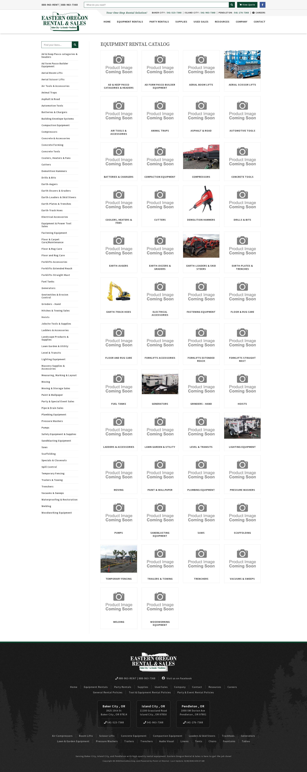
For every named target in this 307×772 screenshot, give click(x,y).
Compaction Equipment (56, 125)
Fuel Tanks (48, 281)
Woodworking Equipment (57, 512)
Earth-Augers (50, 184)
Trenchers (48, 486)
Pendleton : (234, 12)
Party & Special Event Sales (58, 401)
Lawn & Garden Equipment (73, 741)
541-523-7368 (115, 722)
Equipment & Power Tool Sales (56, 225)
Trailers (129, 741)
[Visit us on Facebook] (262, 5)
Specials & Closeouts (54, 460)
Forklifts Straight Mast (56, 274)
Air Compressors (62, 735)
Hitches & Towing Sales (56, 310)
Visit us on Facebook (179, 678)
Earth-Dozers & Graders (56, 190)
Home (107, 21)
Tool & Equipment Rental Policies (150, 692)
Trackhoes (228, 735)
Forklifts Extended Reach (57, 268)
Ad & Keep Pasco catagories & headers (60, 55)
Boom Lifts (86, 735)
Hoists (46, 317)
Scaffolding (49, 453)
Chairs (212, 741)
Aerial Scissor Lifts (53, 79)
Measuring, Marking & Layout (59, 375)
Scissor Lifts (107, 735)
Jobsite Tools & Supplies (56, 323)
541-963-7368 (155, 722)
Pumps (45, 427)
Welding (46, 506)
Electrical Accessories (55, 216)
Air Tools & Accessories (56, 85)
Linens (185, 741)
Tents (198, 741)
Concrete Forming (52, 144)
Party (159, 21)
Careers (260, 12)
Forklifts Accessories (54, 261)
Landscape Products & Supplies (55, 338)
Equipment (130, 21)
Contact (259, 21)
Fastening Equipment (54, 232)
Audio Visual (166, 741)
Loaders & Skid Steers (202, 735)
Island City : (200, 12)
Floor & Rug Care (52, 248)
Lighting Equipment (54, 359)
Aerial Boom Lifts (52, 72)
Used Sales (201, 21)
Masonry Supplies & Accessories (53, 367)
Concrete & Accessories (56, 138)
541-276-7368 (194, 722)
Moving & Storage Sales (56, 388)
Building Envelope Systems (58, 118)
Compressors (49, 131)
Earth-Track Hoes (52, 210)
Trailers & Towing (52, 479)
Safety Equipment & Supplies (59, 434)
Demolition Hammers (54, 171)
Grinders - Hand (51, 304)
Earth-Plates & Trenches (56, 203)
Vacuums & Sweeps (53, 493)
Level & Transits (51, 352)
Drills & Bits (49, 177)
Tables (246, 741)
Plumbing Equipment (54, 414)
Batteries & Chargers (54, 112)
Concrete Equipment (134, 735)
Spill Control (49, 466)
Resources (222, 21)
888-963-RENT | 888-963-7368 (60, 4)
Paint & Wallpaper (52, 394)
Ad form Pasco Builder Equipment (55, 65)
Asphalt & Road (51, 99)
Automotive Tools (52, 105)
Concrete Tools (51, 151)
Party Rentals (122, 687)
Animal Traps (49, 92)
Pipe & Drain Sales (52, 407)
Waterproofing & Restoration (60, 499)
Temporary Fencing (53, 473)
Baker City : (166, 12)
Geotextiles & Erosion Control (55, 296)
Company (241, 21)
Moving (46, 381)
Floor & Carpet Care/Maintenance (52, 241)
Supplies (181, 21)
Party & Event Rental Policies (195, 692)
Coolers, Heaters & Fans (56, 157)
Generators (48, 288)
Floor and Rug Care (53, 255)
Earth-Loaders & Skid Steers (59, 197)
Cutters (46, 164)
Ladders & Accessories (55, 330)
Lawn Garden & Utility (55, 346)
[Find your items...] (75, 45)
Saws (45, 447)
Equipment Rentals (96, 687)
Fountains (229, 741)
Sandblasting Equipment (56, 440)
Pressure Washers (52, 421)
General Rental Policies (107, 692)
